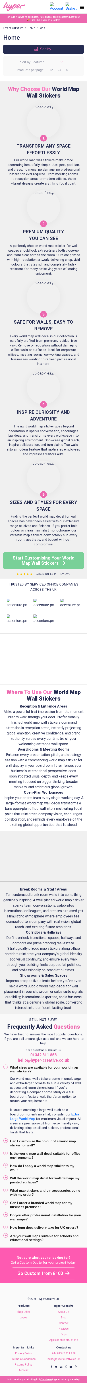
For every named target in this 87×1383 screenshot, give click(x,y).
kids (42, 28)
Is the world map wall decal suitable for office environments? (45, 1155)
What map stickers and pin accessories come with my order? (45, 1192)
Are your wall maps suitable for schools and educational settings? (44, 1238)
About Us (63, 1311)
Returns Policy (23, 1364)
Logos (23, 1317)
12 (51, 70)
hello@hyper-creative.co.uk (64, 1359)
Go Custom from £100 (40, 1273)
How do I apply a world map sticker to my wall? (42, 1168)
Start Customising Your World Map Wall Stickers (44, 560)
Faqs (64, 1334)
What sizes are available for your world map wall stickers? (44, 1069)
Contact (63, 1323)
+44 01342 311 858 (64, 1353)
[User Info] (56, 6)
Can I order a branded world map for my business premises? (41, 1205)
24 (59, 70)
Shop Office (23, 1311)
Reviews (64, 1328)
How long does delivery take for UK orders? (44, 1227)
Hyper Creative (13, 28)
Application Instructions (63, 1340)
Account (24, 1370)
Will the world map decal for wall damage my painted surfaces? (44, 1180)
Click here (46, 17)
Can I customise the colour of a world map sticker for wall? (43, 1143)
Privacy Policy (23, 1353)
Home (31, 28)
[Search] (45, 7)
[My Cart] (71, 6)
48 (67, 70)
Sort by (25, 62)
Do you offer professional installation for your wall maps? (45, 1217)
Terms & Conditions (23, 1359)
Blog (63, 1317)
